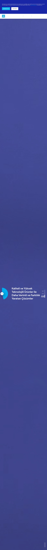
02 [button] (43, 294)
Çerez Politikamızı (33, 5)
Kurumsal (20, 16)
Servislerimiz (35, 16)
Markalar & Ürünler (27, 16)
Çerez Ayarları (15, 8)
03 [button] (43, 296)
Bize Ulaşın (43, 16)
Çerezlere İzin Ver (6, 8)
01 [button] (43, 291)
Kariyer (39, 16)
